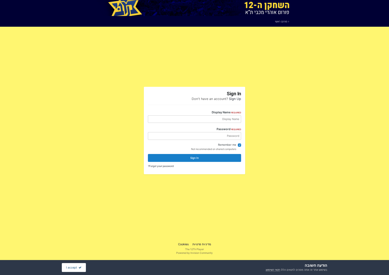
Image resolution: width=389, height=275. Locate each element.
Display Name (226, 112)
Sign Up (235, 99)
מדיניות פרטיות (201, 244)
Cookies (183, 244)
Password (229, 129)
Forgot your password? (161, 166)
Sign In (194, 157)
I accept (72, 267)
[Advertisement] (219, 58)
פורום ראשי (281, 21)
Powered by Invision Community (194, 252)
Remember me (227, 144)
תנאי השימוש (273, 269)
